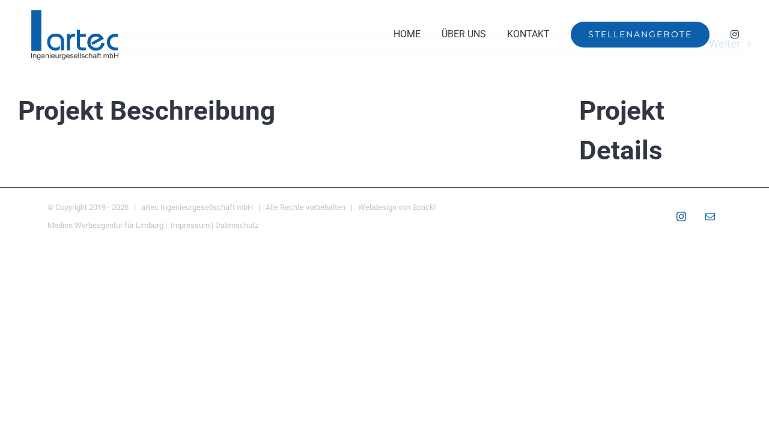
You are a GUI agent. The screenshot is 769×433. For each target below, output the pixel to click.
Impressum (190, 225)
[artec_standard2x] (75, 14)
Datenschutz (236, 225)
